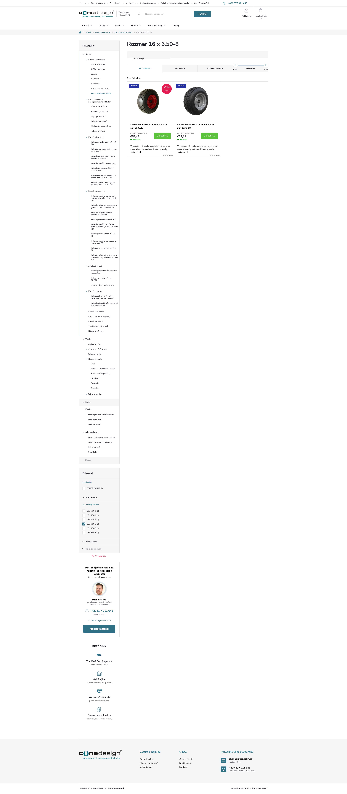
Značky (88, 460)
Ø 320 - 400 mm (98, 69)
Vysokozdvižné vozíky (97, 349)
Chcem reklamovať (98, 3)
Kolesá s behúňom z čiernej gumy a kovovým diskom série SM (104, 198)
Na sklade (139, 58)
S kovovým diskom (99, 106)
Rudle (87, 402)
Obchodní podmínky (148, 3)
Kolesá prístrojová (95, 137)
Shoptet (243, 788)
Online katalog (115, 3)
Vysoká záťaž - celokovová (102, 285)
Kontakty (82, 3)
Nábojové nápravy (95, 331)
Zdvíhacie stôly (94, 344)
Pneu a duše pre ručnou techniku (102, 437)
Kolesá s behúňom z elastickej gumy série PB (103, 242)
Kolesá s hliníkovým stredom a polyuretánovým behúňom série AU (104, 257)
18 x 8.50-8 (92, 528)
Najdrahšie (180, 68)
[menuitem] (87, 25)
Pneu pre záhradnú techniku (100, 442)
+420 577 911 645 (101, 611)
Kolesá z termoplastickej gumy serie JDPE (104, 150)
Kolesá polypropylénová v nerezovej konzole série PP (102, 297)
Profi (93, 364)
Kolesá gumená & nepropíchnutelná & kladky (99, 100)
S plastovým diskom (99, 111)
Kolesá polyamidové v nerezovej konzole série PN (104, 304)
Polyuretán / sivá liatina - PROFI (101, 279)
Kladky (88, 409)
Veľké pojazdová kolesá (98, 326)
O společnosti (185, 759)
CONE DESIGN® (94, 488)
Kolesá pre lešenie (95, 321)
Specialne (95, 388)
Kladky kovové (94, 424)
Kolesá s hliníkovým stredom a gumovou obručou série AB (104, 206)
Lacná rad (95, 378)
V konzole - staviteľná (100, 88)
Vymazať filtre (100, 556)
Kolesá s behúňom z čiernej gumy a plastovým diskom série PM (104, 226)
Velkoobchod (146, 767)
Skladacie (95, 383)
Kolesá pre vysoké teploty (99, 316)
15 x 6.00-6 (92, 519)
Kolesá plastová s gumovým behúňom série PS (103, 157)
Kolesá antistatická (96, 311)
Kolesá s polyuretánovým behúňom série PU (101, 213)
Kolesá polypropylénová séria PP (103, 234)
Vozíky (88, 339)
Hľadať (202, 13)
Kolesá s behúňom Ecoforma (103, 163)
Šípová (94, 74)
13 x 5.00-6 (92, 511)
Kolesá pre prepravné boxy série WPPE (102, 169)
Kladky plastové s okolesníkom (101, 414)
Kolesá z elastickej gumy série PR (103, 249)
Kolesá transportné (96, 191)
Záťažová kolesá (95, 266)
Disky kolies (93, 452)
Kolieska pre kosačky (100, 121)
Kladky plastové (94, 419)
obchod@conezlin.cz (101, 620)
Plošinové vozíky (95, 359)
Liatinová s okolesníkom (101, 126)
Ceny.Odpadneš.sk (201, 3)
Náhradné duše (94, 447)
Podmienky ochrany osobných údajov (175, 3)
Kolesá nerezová (95, 291)
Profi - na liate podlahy (100, 373)
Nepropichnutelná (98, 116)
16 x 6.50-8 (92, 524)
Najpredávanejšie (215, 68)
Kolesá (88, 54)
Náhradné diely (91, 432)
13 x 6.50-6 (92, 515)
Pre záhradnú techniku (101, 93)
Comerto (264, 788)
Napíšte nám (131, 3)
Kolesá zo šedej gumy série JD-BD (104, 143)
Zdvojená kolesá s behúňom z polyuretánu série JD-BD (103, 176)
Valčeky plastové (98, 131)
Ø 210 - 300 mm (98, 64)
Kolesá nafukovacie (96, 59)
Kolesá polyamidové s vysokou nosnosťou (104, 271)
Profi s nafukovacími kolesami (103, 368)
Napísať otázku (99, 629)
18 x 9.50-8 (92, 532)
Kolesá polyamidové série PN (103, 219)
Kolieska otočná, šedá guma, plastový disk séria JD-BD (103, 183)
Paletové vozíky (94, 394)
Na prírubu (95, 79)
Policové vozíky (94, 354)
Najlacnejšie (144, 68)
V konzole (95, 83)
